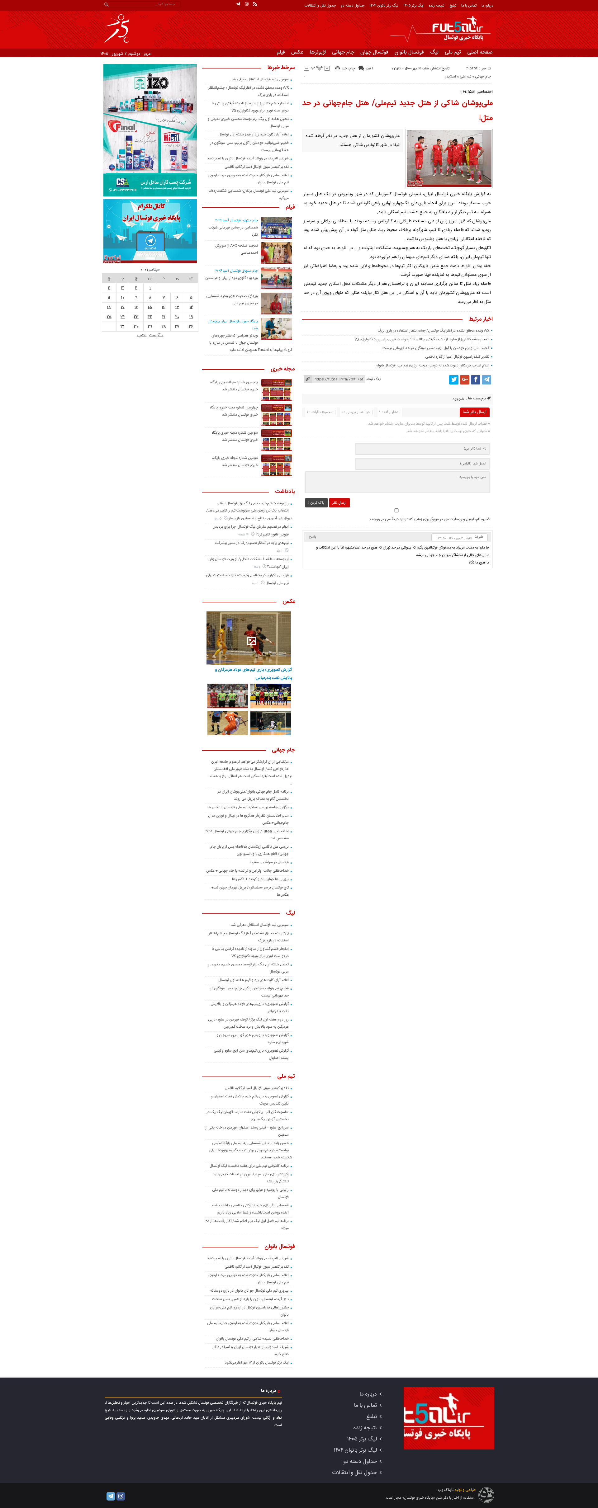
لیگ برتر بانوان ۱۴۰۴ (383, 5)
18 (109, 307)
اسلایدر (450, 76)
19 (191, 317)
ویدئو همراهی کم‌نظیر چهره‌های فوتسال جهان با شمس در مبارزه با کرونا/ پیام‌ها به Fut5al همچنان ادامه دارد (250, 342)
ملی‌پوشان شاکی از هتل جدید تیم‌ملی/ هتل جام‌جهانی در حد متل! (397, 111)
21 (163, 317)
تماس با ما (469, 5)
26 (191, 326)
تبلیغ (452, 5)
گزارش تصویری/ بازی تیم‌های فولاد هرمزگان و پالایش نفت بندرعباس (253, 674)
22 (150, 317)
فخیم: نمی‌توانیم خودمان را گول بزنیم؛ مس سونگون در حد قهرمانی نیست (435, 348)
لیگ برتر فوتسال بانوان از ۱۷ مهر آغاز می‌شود (257, 1363)
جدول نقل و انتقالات (320, 5)
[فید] (255, 4)
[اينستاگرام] (246, 4)
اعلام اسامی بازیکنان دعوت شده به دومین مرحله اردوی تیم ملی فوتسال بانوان (433, 365)
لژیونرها (318, 52)
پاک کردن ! (316, 503)
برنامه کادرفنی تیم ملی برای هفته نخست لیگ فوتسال (249, 1166)
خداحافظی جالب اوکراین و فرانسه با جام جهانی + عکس (247, 871)
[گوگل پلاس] (464, 379)
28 (164, 326)
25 (109, 317)
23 (136, 317)
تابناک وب (445, 1490)
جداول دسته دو (352, 5)
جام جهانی (343, 52)
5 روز (219, 518)
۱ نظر (369, 68)
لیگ (434, 52)
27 (177, 326)
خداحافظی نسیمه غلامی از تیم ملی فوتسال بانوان (252, 1339)
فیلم (281, 52)
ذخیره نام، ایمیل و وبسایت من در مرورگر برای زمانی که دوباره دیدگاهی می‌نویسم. (429, 519)
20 (177, 317)
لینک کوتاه (373, 379)
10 (122, 298)
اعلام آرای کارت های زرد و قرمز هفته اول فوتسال (253, 134)
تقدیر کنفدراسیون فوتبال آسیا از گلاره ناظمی (457, 357)
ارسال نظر (339, 503)
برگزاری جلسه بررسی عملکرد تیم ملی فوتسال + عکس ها (248, 807)
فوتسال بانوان (409, 52)
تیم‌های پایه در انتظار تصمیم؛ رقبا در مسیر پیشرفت (252, 543)
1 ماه (280, 551)
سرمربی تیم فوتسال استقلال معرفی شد (260, 79)
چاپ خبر (348, 68)
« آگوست (156, 335)
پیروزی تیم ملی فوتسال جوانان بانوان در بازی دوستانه (249, 1291)
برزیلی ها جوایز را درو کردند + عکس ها (260, 879)
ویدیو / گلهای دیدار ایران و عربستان (231, 278)
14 (163, 307)
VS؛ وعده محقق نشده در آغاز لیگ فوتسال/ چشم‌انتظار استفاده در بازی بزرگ (433, 331)
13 (177, 307)
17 (123, 307)
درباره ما (487, 5)
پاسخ (312, 537)
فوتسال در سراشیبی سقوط (269, 862)
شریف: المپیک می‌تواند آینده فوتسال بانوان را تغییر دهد (248, 158)
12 (191, 307)
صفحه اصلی (480, 52)
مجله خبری (283, 369)
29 (150, 326)
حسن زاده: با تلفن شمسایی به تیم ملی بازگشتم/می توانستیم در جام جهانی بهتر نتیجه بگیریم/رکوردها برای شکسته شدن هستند (250, 1150)
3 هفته (243, 535)
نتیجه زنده (436, 5)
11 (109, 298)
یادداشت (285, 492)
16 (136, 307)
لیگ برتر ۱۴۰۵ (413, 5)
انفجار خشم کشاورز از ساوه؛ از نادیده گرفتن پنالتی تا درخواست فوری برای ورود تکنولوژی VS (422, 339)
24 (123, 317)
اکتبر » (141, 335)
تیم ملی (453, 52)
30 (136, 326)
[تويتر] (453, 379)
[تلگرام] (238, 4)
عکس (297, 52)
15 (150, 307)
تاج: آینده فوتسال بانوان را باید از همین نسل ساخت (250, 1299)
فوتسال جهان (374, 52)
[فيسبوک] (475, 379)
